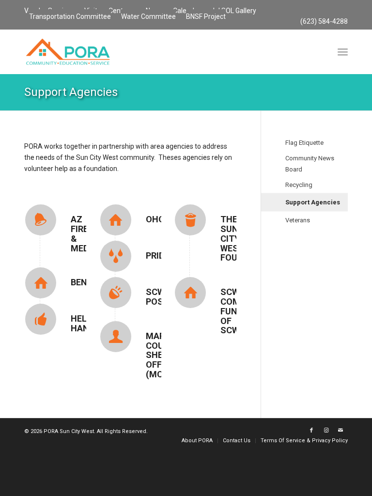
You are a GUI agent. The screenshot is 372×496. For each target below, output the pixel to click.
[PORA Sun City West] (67, 52)
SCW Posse (160, 297)
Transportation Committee (70, 16)
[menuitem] (234, 11)
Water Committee (148, 16)
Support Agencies (71, 92)
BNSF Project (206, 16)
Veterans (297, 220)
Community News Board (309, 164)
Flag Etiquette (304, 142)
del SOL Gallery (233, 11)
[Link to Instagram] (326, 430)
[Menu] (343, 52)
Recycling (298, 184)
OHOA (158, 219)
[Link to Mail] (340, 430)
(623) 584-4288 (324, 21)
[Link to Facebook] (311, 430)
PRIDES (160, 255)
